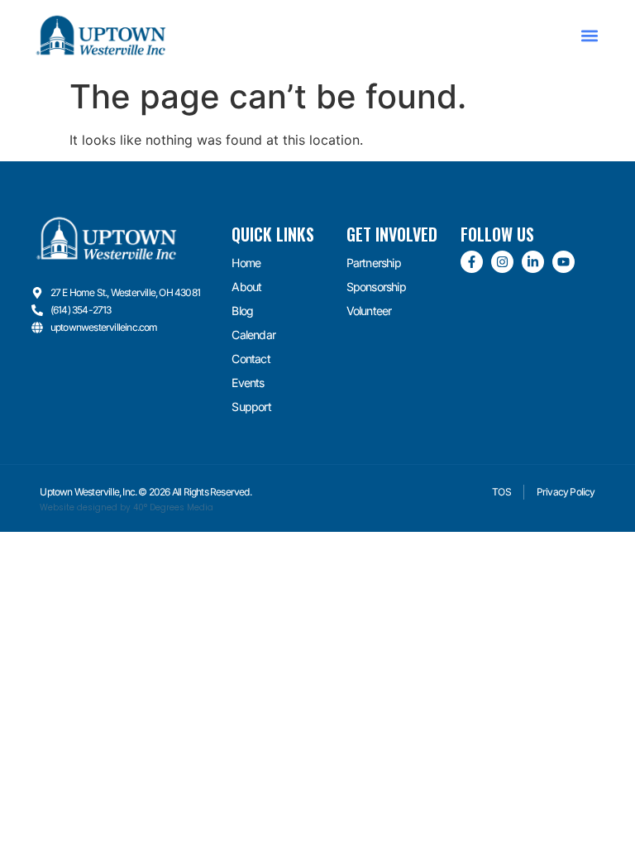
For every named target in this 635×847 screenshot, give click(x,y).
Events (248, 383)
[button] (590, 35)
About (246, 287)
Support (251, 407)
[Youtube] (563, 262)
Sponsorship (376, 287)
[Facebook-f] (472, 262)
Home (246, 263)
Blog (242, 311)
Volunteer (369, 311)
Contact (251, 359)
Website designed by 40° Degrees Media (126, 507)
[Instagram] (502, 262)
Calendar (253, 335)
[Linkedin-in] (533, 262)
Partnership (373, 263)
